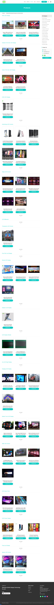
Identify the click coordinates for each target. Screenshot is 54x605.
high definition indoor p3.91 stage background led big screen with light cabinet (7, 210)
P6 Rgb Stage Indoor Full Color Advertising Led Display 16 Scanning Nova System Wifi (8, 481)
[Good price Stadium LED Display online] (20, 332)
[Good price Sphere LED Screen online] (20, 576)
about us (28, 1)
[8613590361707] (40, 596)
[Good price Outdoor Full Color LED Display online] (20, 67)
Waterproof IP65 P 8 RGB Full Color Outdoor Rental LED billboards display (7, 278)
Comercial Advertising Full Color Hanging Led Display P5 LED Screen (34, 386)
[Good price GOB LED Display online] (20, 121)
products (31, 1)
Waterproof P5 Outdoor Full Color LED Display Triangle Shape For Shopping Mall (7, 60)
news (35, 1)
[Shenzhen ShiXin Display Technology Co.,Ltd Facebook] (45, 596)
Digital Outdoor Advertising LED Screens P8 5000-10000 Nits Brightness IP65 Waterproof (8, 162)
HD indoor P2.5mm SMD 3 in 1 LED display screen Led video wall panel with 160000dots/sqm (34, 33)
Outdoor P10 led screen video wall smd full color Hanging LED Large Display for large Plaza (8, 407)
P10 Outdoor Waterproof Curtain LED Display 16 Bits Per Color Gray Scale (8, 115)
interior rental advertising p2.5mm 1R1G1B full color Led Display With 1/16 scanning (21, 210)
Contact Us (30, 592)
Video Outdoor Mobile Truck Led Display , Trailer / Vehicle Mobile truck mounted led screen (21, 434)
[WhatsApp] (43, 55)
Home (25, 1)
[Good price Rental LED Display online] (20, 304)
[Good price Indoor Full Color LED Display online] (20, 94)
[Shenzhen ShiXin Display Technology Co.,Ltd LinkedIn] (47, 596)
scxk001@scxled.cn (47, 51)
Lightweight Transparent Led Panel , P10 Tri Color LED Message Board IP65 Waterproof (8, 244)
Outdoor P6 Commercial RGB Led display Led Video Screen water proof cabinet (21, 33)
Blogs (29, 590)
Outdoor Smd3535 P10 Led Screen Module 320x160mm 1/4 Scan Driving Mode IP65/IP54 (21, 352)
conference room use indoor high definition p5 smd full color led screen (21, 87)
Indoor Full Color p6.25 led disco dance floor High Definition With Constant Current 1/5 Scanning (8, 509)
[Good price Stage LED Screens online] (20, 216)
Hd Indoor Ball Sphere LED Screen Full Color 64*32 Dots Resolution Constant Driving (20, 570)
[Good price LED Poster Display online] (20, 542)
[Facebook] (0, 604)
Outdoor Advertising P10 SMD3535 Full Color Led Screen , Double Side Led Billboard (21, 60)
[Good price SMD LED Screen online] (20, 488)
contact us (38, 1)
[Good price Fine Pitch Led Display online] (20, 257)
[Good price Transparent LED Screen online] (20, 250)
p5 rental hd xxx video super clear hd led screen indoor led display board (8, 386)
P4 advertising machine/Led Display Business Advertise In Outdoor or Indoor (21, 142)
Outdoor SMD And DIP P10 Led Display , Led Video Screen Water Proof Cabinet (8, 33)
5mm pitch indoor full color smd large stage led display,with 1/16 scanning (8, 189)
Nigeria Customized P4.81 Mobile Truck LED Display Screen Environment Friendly (7, 434)
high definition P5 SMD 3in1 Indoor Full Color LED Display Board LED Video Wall (8, 87)
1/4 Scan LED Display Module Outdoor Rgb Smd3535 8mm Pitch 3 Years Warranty (7, 352)
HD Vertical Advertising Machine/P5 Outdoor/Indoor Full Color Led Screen (34, 142)
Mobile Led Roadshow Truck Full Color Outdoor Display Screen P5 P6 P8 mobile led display (34, 434)
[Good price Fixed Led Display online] (20, 549)
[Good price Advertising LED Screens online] (20, 168)
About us (29, 587)
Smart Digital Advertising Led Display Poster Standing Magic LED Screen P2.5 (21, 162)
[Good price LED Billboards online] (20, 223)
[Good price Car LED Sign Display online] (20, 366)
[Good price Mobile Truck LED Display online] (20, 440)
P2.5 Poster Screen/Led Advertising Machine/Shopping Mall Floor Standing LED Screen (21, 536)
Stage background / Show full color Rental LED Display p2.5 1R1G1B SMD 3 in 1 (21, 278)
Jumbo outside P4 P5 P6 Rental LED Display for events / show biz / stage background (34, 278)
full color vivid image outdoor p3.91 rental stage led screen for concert (21, 189)
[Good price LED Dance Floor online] (20, 515)
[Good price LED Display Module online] (20, 359)
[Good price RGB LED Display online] (20, 39)
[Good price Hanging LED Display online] (20, 413)
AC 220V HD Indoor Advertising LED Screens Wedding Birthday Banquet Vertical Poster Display (8, 142)
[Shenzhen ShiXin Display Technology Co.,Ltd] (4, 2)
